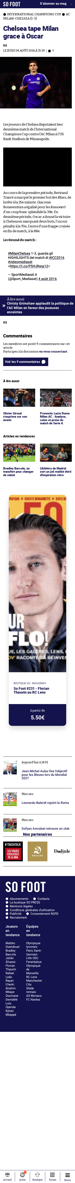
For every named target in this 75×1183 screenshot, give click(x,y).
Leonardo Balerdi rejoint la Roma (26, 790)
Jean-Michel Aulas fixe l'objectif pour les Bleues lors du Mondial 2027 (36, 760)
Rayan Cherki (10, 982)
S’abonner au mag (53, 3)
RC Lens (31, 977)
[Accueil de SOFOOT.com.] (11, 4)
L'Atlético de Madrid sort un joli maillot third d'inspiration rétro (54, 451)
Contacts (43, 899)
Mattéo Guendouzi (13, 945)
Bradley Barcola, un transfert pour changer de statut (17, 449)
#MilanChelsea (19, 253)
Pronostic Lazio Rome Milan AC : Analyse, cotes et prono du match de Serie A (55, 396)
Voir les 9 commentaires (22, 362)
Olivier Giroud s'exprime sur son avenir (15, 394)
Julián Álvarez (10, 960)
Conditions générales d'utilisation (32, 910)
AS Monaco (34, 996)
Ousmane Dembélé (12, 997)
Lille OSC (32, 958)
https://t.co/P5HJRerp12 (29, 266)
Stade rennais (31, 990)
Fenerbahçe (34, 962)
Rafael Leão (10, 975)
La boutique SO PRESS (25, 902)
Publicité (15, 914)
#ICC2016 (56, 258)
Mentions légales (21, 906)
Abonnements (19, 899)
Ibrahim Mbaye (11, 990)
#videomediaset (20, 262)
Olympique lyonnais (33, 945)
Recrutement (18, 917)
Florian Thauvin (11, 967)
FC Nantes (33, 999)
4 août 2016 (47, 279)
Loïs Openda (11, 1005)
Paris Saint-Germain (33, 952)
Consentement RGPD (44, 914)
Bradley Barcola (11, 952)
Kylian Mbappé (11, 1013)
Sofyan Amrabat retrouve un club (26, 816)
